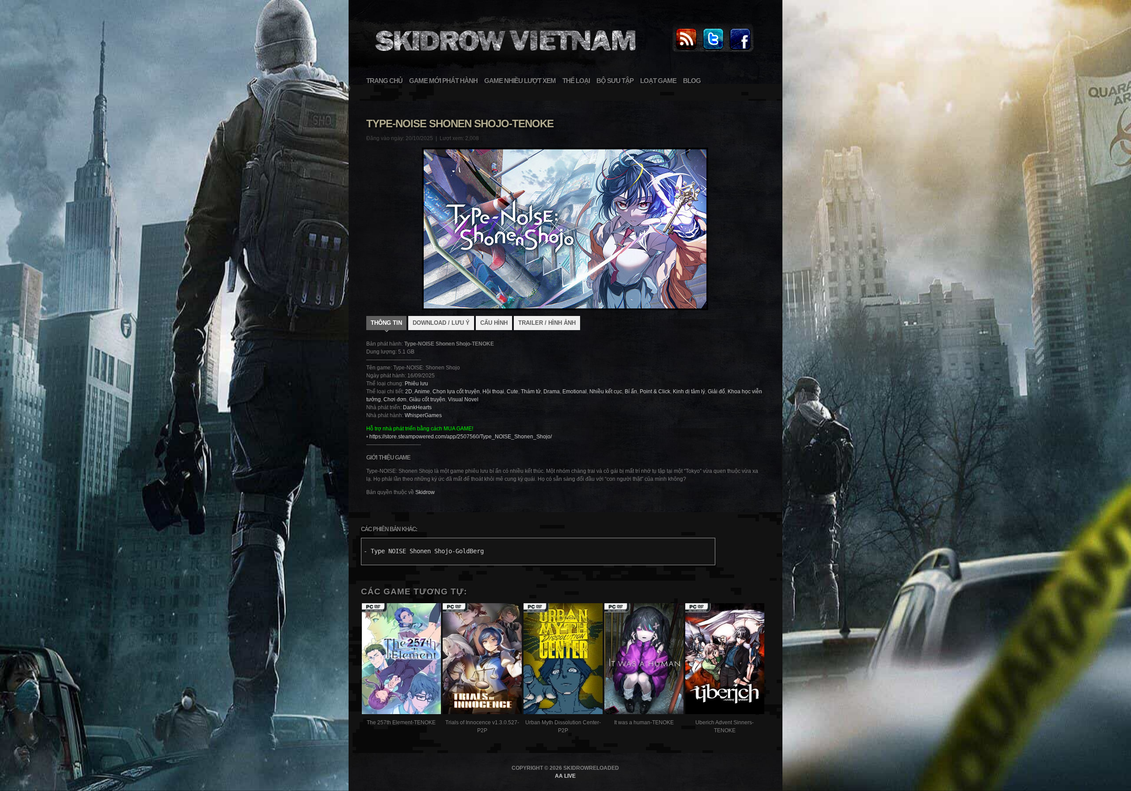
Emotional (574, 391)
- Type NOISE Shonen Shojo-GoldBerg (424, 551)
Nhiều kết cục (605, 391)
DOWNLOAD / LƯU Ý (441, 322)
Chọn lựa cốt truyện (456, 391)
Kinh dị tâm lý (689, 391)
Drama (551, 391)
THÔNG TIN (386, 322)
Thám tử (531, 391)
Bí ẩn (631, 391)
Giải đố (716, 391)
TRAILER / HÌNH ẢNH (547, 322)
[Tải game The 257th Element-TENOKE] (401, 660)
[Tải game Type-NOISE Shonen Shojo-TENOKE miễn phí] (504, 56)
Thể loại (576, 80)
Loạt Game (658, 80)
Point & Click (655, 391)
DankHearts (417, 407)
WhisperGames (423, 415)
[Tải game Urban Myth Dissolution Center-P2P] (563, 660)
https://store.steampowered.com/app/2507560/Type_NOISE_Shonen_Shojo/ (460, 437)
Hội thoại (493, 391)
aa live (565, 776)
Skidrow (425, 492)
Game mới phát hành (443, 80)
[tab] (386, 324)
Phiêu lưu (416, 383)
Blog (692, 80)
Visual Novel (463, 399)
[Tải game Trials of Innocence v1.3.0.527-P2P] (482, 660)
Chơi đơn (394, 399)
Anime (422, 391)
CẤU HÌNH (494, 322)
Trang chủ (384, 80)
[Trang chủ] (686, 50)
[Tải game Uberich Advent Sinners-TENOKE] (724, 660)
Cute (512, 391)
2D (408, 391)
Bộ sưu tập (615, 80)
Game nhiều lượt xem (520, 80)
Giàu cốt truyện (427, 399)
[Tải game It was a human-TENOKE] (643, 660)
